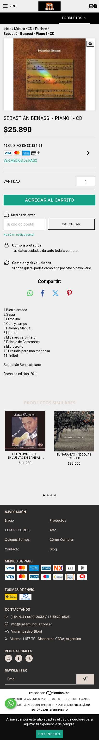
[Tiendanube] (50, 694)
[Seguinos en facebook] (18, 658)
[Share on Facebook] (42, 293)
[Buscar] (42, 18)
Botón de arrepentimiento (49, 710)
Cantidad (12, 181)
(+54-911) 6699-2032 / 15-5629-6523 (40, 617)
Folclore (41, 29)
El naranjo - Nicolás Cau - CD (74, 456)
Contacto (12, 549)
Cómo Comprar (62, 539)
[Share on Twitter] (55, 293)
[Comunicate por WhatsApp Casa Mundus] (10, 703)
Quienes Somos (17, 539)
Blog (53, 549)
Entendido (49, 734)
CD (30, 29)
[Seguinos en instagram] (8, 658)
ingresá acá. (82, 705)
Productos (58, 520)
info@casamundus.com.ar (31, 624)
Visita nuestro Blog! (26, 631)
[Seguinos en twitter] (29, 658)
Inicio (7, 29)
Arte (53, 530)
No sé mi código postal (19, 234)
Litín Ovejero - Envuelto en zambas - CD (25, 455)
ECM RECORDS (17, 530)
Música (19, 29)
